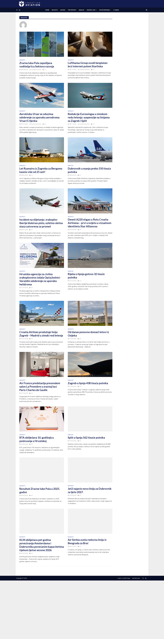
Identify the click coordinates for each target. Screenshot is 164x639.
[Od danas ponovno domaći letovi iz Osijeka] (90, 313)
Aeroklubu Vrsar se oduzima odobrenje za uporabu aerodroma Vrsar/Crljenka (39, 117)
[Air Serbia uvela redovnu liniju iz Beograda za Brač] (90, 521)
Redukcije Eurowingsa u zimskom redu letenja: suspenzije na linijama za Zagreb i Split (89, 117)
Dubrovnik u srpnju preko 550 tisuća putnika (89, 170)
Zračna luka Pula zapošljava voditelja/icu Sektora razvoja (36, 64)
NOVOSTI (55, 10)
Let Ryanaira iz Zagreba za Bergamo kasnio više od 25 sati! (40, 170)
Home (47, 10)
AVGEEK (62, 10)
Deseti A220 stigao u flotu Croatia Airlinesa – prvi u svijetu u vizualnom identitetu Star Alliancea (89, 223)
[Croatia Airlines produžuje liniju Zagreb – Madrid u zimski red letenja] (41, 313)
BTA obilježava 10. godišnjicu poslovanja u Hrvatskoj (36, 439)
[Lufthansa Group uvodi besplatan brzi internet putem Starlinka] (90, 44)
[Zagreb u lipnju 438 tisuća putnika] (90, 364)
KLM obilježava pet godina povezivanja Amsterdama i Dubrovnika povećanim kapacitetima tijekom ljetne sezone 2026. (41, 545)
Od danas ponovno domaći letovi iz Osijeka (88, 333)
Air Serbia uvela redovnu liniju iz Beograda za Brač (87, 541)
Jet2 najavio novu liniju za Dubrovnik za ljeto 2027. (90, 490)
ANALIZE (81, 10)
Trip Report (72, 10)
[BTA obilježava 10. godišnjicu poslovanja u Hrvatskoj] (41, 419)
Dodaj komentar (36, 69)
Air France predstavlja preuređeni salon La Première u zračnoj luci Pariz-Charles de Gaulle (39, 387)
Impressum (136, 578)
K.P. (45, 69)
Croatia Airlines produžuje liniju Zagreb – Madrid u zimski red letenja (41, 333)
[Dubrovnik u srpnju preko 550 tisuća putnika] (90, 150)
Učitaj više (65, 571)
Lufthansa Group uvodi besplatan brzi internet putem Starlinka (87, 64)
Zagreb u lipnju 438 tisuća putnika (88, 383)
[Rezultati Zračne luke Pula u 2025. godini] (41, 470)
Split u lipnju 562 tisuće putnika (86, 437)
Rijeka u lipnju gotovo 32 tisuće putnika (86, 275)
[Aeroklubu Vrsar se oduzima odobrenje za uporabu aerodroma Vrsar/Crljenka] (41, 95)
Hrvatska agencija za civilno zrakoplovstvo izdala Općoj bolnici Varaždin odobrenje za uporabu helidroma (39, 279)
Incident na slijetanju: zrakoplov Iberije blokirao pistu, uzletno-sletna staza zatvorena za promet (41, 223)
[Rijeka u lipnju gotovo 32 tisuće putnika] (90, 255)
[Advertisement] (130, 44)
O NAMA (116, 10)
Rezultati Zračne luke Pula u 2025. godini (39, 490)
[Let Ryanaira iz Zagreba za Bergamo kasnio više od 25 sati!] (41, 150)
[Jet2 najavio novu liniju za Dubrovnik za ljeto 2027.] (90, 470)
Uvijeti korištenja (123, 578)
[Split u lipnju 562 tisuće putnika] (90, 419)
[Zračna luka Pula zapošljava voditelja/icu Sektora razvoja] (41, 44)
